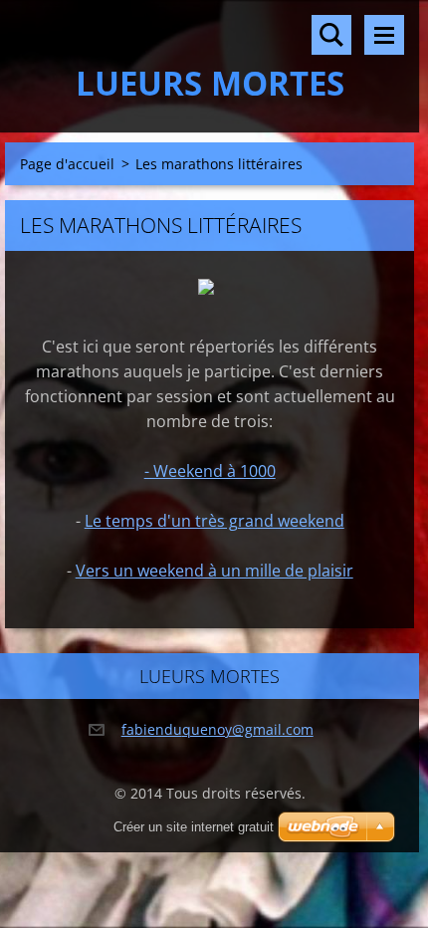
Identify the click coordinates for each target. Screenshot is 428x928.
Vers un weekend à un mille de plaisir (214, 570)
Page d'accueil (67, 163)
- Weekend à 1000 (210, 471)
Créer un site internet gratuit (193, 826)
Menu (384, 35)
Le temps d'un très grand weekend (214, 521)
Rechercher (331, 35)
